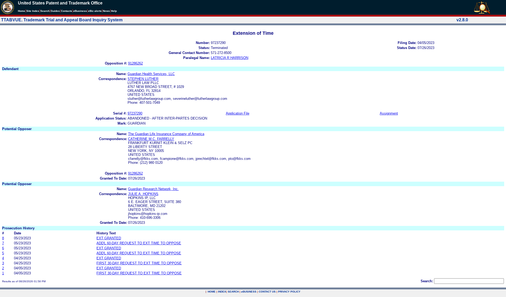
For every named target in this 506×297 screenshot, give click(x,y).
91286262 (135, 63)
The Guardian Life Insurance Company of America (166, 134)
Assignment (389, 113)
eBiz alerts (95, 10)
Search (45, 10)
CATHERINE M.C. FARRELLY (151, 139)
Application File (237, 113)
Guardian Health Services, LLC (151, 74)
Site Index (32, 10)
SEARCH (233, 291)
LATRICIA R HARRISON (229, 58)
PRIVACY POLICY (289, 291)
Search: (427, 281)
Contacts (66, 10)
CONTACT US (267, 291)
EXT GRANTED (108, 238)
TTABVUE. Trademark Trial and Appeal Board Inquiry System (62, 20)
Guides (55, 10)
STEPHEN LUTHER (143, 79)
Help (114, 10)
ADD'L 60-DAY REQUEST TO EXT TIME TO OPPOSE (138, 243)
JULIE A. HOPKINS (143, 194)
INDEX (222, 291)
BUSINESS (248, 291)
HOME (212, 291)
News (106, 10)
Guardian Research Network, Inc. (153, 189)
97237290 (135, 113)
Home (21, 10)
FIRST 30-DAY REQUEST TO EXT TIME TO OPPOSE (139, 263)
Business (80, 10)
